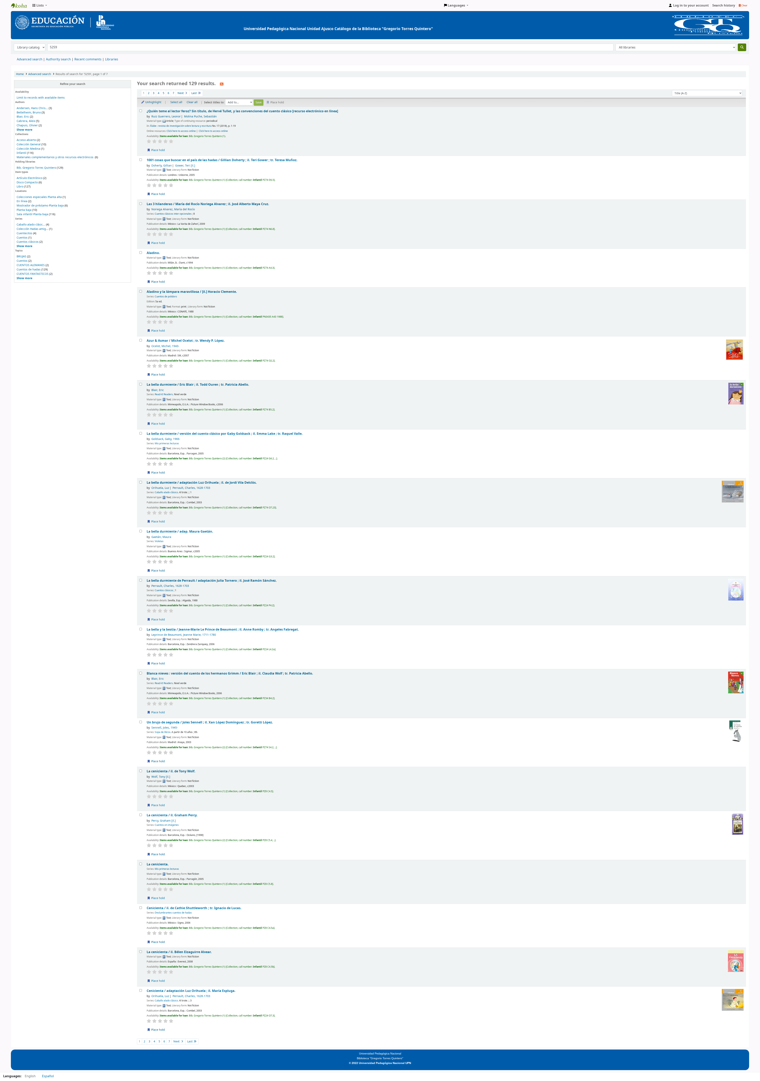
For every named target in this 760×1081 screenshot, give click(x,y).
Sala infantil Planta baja (33, 214)
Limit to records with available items (41, 98)
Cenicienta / (194, 908)
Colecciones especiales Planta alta (39, 197)
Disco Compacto (27, 182)
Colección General (29, 144)
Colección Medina (29, 149)
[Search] (742, 47)
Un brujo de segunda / (210, 722)
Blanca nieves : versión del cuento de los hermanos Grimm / (230, 673)
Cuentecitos (24, 233)
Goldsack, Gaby (165, 439)
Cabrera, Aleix (26, 121)
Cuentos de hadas (29, 269)
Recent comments (88, 59)
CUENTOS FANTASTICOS (32, 274)
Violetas (159, 541)
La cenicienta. (158, 864)
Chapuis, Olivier (27, 125)
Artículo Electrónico (30, 178)
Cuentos (22, 238)
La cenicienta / (171, 771)
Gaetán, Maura (161, 537)
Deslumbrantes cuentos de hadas (173, 912)
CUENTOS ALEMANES (31, 265)
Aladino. (153, 253)
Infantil (22, 153)
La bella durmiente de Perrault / (212, 580)
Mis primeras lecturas (167, 443)
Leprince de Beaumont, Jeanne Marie (183, 635)
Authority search (58, 59)
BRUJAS (21, 256)
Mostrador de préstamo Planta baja (40, 206)
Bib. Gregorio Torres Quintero (36, 168)
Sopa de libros (162, 732)
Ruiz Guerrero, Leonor (166, 116)
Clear (744, 5)
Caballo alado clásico (166, 492)
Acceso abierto (26, 140)
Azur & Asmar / (186, 341)
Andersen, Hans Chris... (32, 108)
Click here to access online (181, 131)
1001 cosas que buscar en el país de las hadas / (222, 160)
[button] (39, 6)
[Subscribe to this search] (221, 84)
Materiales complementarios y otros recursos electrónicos (56, 157)
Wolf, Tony (160, 777)
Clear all (192, 102)
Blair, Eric (23, 117)
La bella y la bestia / (223, 629)
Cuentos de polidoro (166, 296)
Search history (723, 5)
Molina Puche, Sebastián (200, 116)
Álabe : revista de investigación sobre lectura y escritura (181, 126)
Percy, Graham (163, 821)
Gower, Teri (185, 166)
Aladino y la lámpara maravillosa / (192, 292)
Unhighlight (152, 102)
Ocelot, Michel (165, 346)
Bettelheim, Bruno (29, 112)
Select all (176, 102)
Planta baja (24, 210)
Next (181, 93)
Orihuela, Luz (160, 488)
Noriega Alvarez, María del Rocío (173, 209)
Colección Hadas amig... (32, 229)
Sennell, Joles (164, 728)
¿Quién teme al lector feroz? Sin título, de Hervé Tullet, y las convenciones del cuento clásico (242, 111)
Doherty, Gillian (161, 166)
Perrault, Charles (191, 488)
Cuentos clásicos (28, 242)
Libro (20, 187)
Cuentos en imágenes (167, 825)
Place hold (157, 150)
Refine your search (72, 84)
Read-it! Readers (164, 394)
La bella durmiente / (198, 384)
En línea (22, 201)
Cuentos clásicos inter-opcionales (173, 214)
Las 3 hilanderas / (208, 204)
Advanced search (29, 59)
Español (48, 1076)
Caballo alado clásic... (31, 225)
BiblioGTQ (21, 6)
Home (20, 74)
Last (194, 93)
